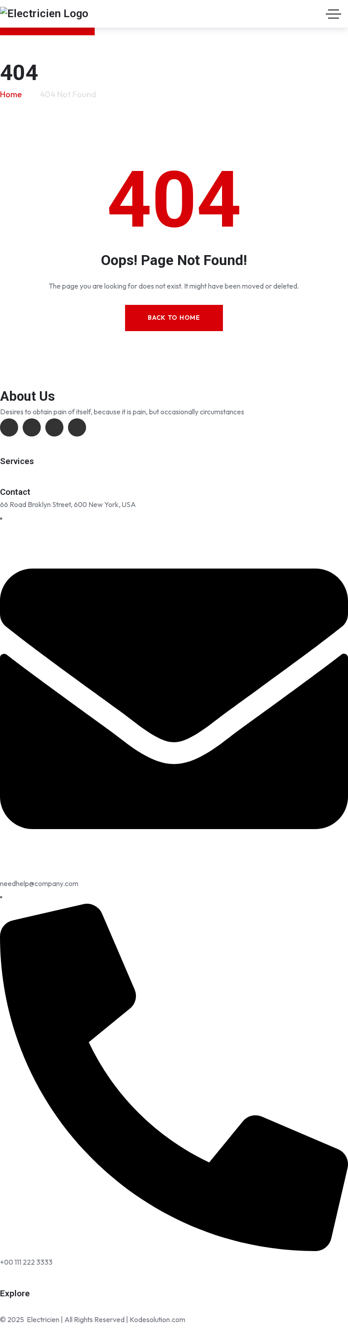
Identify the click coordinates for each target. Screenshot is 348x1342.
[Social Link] (9, 427)
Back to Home (174, 317)
